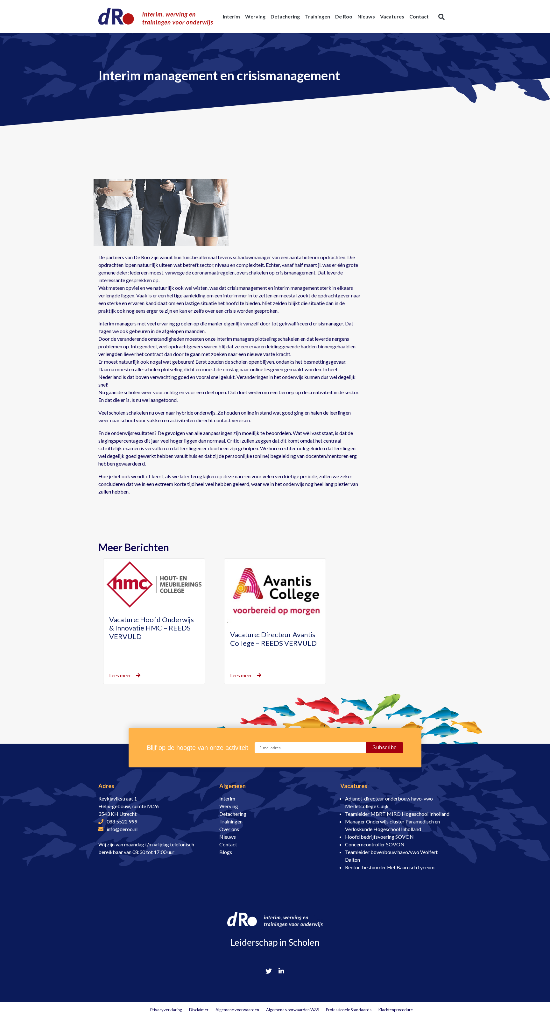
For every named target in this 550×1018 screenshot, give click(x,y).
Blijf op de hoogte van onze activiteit (197, 747)
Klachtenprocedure (395, 1009)
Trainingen (231, 821)
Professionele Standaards (348, 1009)
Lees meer (120, 675)
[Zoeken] (441, 16)
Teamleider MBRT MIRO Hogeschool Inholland (397, 814)
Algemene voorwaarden (237, 1009)
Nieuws (227, 837)
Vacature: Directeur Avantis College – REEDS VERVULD (273, 638)
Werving (228, 806)
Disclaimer (198, 1009)
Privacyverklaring (166, 1009)
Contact (228, 844)
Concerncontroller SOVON (375, 844)
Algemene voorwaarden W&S (292, 1009)
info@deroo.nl (122, 829)
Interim (227, 798)
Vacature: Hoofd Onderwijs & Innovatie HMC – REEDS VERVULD (151, 628)
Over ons (229, 829)
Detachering (232, 814)
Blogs (225, 852)
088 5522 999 (122, 821)
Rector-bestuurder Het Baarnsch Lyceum (389, 867)
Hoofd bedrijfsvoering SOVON (379, 837)
